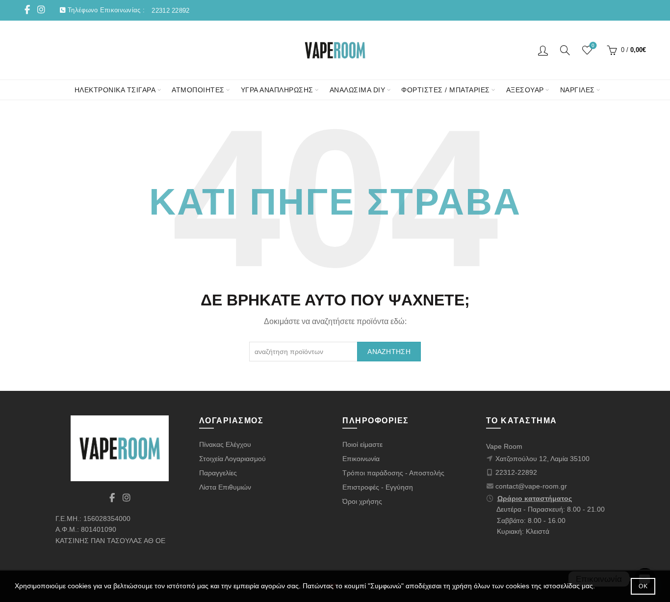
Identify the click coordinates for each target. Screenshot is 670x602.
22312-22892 (516, 472)
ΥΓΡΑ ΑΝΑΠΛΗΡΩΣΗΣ (277, 90)
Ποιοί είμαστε (362, 444)
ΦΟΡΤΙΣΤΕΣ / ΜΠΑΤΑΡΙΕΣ (445, 90)
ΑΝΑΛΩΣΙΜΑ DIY (358, 90)
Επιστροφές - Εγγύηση (377, 487)
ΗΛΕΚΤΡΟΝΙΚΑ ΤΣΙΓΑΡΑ (115, 90)
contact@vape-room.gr (531, 486)
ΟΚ (643, 586)
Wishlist (593, 45)
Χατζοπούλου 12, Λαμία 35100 (542, 459)
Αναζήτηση (389, 352)
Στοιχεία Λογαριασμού (232, 459)
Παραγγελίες (218, 473)
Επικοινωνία (361, 459)
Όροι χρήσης (362, 501)
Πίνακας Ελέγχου (225, 444)
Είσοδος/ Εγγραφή (543, 50)
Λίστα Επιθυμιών (225, 487)
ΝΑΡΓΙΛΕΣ (577, 90)
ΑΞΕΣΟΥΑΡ (525, 90)
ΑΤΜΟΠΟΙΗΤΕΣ (198, 90)
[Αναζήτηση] (565, 50)
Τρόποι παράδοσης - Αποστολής (393, 473)
